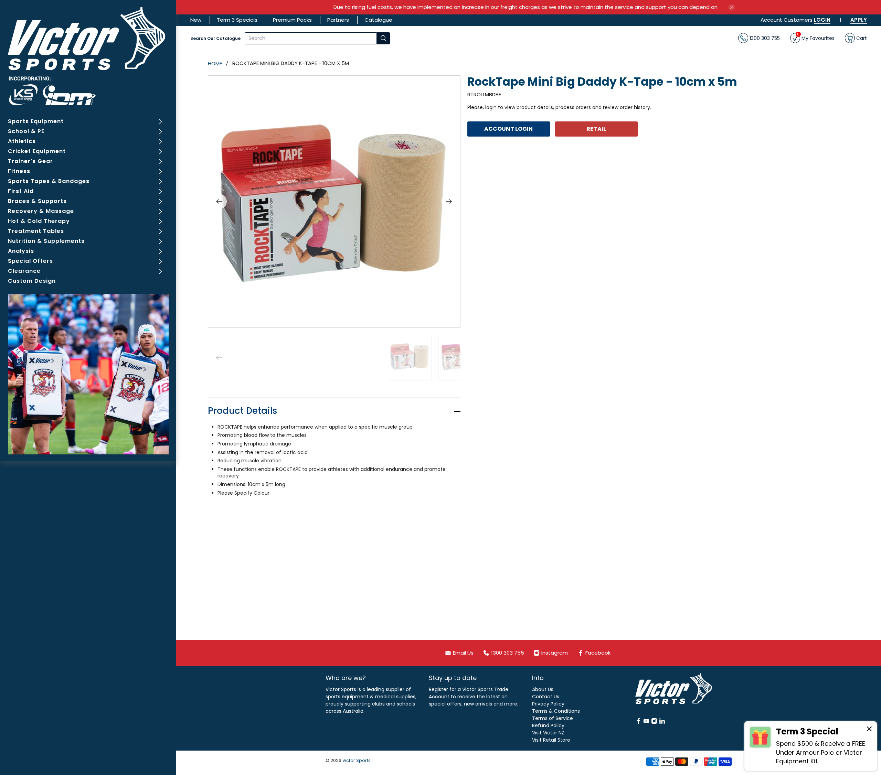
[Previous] (219, 201)
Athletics (22, 141)
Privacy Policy (548, 703)
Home (215, 63)
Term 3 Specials (237, 19)
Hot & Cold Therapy (39, 221)
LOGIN (822, 19)
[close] (731, 7)
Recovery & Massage (41, 211)
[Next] (449, 201)
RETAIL (596, 129)
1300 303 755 (764, 37)
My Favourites (816, 37)
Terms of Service (552, 718)
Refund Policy (548, 725)
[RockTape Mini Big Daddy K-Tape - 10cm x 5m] (334, 201)
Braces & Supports (37, 201)
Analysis (21, 251)
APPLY (858, 19)
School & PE (26, 131)
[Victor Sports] (88, 56)
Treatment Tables (36, 231)
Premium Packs (292, 19)
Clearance (24, 271)
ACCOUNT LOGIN (508, 129)
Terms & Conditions (556, 711)
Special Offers (30, 261)
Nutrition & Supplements (46, 241)
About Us (542, 689)
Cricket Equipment (37, 151)
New (195, 19)
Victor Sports (356, 760)
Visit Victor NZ (548, 732)
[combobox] (311, 38)
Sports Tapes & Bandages (48, 181)
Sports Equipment (36, 121)
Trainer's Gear (30, 161)
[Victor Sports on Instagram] (654, 722)
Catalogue (378, 19)
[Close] (869, 729)
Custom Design (32, 281)
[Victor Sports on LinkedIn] (662, 722)
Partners (338, 19)
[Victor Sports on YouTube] (646, 722)
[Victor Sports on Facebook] (638, 722)
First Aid (21, 191)
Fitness (19, 171)
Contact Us (545, 696)
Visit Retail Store (551, 739)
